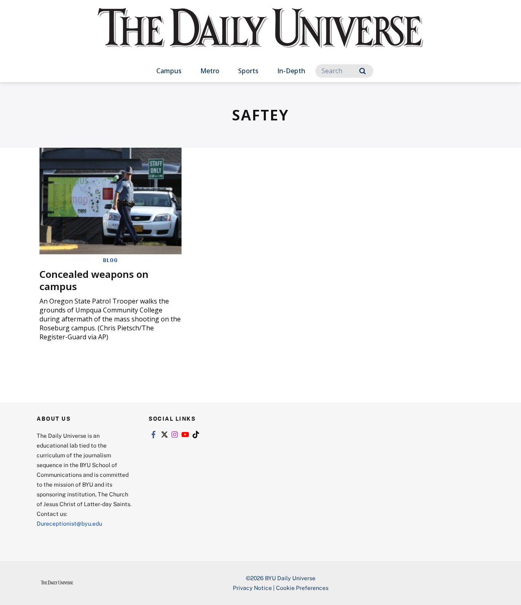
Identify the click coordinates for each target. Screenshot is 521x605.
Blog (110, 260)
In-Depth (291, 70)
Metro (209, 70)
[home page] (260, 36)
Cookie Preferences (302, 587)
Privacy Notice (252, 587)
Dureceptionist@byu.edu (69, 523)
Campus (169, 70)
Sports (248, 70)
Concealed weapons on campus (94, 280)
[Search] (362, 71)
